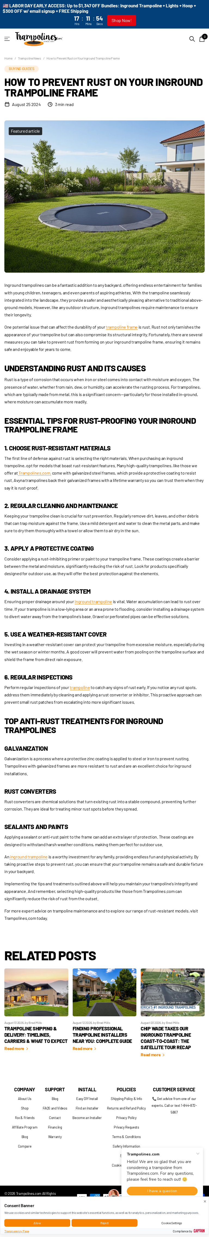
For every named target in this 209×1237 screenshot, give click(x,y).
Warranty (55, 1137)
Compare (25, 1146)
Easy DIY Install (87, 1098)
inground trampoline (93, 601)
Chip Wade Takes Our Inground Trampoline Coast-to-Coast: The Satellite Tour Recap (166, 1038)
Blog (24, 1137)
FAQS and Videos (55, 1108)
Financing (55, 1127)
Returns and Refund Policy (126, 1108)
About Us (24, 1098)
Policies (126, 1089)
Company (24, 1089)
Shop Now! (121, 20)
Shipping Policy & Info (126, 1098)
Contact (55, 1118)
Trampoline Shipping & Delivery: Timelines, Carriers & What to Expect (36, 1035)
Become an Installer (87, 1118)
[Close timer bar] (198, 14)
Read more (14, 1048)
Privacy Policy (126, 1118)
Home (8, 58)
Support (55, 1089)
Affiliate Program (25, 1127)
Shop (25, 1108)
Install (87, 1089)
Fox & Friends (25, 1118)
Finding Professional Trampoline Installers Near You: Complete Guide (102, 1035)
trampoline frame (122, 326)
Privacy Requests (126, 1127)
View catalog (7, 39)
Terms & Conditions (126, 1137)
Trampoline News (29, 58)
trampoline (80, 687)
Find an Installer (87, 1108)
